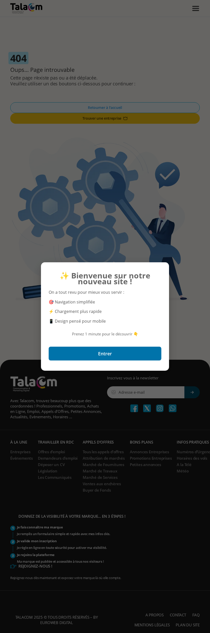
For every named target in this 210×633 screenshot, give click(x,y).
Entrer (105, 354)
